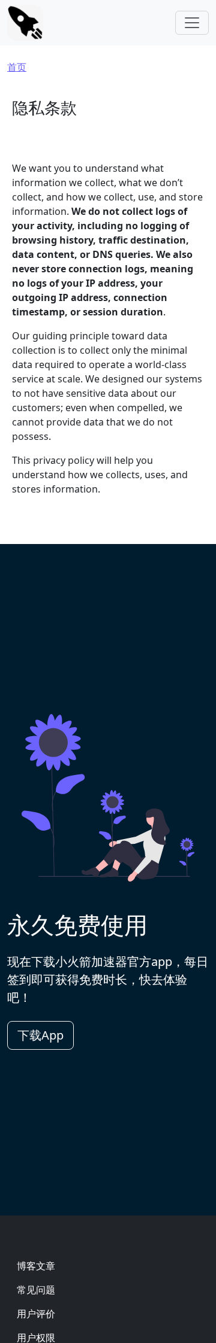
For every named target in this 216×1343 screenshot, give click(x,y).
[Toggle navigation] (192, 23)
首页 (16, 67)
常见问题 (36, 1289)
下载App (40, 1035)
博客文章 (36, 1265)
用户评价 (36, 1313)
